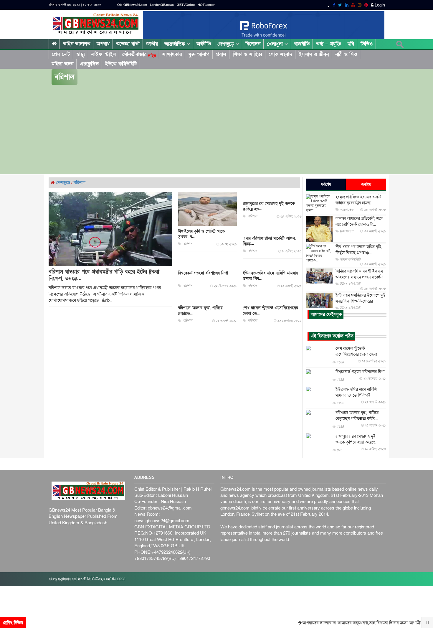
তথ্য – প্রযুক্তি (328, 43)
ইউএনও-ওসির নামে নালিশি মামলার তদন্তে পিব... (270, 275)
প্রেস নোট (61, 54)
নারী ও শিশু (346, 54)
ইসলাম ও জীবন (314, 54)
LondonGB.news (162, 5)
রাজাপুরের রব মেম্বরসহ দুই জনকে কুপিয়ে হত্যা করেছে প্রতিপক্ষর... (356, 442)
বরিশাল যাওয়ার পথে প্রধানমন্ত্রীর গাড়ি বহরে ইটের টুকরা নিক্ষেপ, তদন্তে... (104, 275)
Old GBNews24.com (132, 5)
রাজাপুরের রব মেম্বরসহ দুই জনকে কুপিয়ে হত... (269, 206)
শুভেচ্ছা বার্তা (128, 43)
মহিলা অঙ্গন (62, 63)
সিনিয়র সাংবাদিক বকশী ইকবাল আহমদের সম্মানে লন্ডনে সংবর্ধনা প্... (359, 277)
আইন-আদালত (76, 43)
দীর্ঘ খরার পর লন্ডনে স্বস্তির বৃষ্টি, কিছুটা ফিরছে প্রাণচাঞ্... (358, 250)
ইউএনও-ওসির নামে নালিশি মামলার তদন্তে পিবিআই (356, 392)
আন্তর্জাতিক (175, 44)
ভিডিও (367, 43)
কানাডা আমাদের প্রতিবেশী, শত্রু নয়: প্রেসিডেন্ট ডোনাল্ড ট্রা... (359, 221)
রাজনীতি (302, 43)
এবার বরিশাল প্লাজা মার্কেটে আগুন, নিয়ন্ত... (269, 241)
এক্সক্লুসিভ (89, 63)
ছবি (351, 43)
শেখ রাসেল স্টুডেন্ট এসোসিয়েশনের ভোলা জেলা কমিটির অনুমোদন (356, 354)
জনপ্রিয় (366, 184)
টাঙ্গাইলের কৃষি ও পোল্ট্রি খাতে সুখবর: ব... (201, 233)
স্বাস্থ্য (80, 54)
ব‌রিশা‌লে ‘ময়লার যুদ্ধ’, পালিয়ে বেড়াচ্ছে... (200, 310)
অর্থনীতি (203, 43)
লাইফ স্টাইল (103, 54)
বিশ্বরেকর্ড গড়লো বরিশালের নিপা (203, 273)
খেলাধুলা (276, 44)
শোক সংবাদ (280, 54)
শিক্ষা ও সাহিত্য (247, 54)
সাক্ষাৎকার (172, 54)
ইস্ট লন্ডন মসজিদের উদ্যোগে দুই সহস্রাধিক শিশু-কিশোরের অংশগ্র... (360, 301)
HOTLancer (206, 5)
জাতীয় (152, 43)
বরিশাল (79, 182)
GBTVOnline (186, 5)
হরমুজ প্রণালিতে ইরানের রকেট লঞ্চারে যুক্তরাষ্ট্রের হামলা (358, 200)
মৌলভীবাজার (139, 54)
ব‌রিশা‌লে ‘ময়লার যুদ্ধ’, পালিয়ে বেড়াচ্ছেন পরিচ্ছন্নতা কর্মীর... (357, 415)
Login (379, 5)
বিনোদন (252, 43)
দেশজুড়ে (226, 44)
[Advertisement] (216, 129)
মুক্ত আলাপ (198, 54)
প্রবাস (221, 54)
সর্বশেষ (326, 184)
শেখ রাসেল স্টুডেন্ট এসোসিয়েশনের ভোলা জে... (270, 310)
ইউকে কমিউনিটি (121, 63)
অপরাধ (103, 43)
